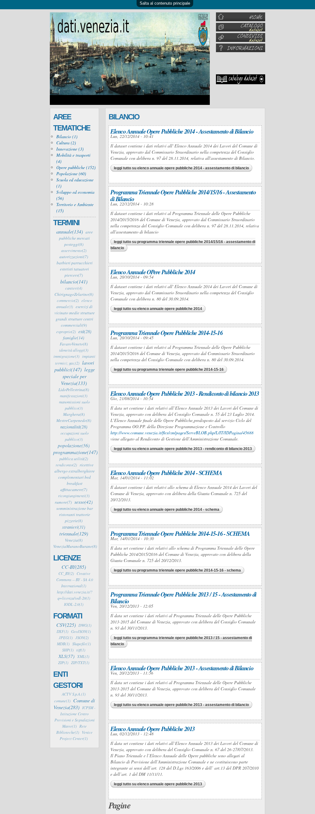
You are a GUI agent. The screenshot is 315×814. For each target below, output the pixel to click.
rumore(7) (63, 502)
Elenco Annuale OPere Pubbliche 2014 (152, 271)
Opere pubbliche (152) (76, 167)
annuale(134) (69, 231)
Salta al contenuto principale (165, 3)
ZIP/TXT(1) (80, 662)
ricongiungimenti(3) (74, 495)
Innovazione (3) (70, 149)
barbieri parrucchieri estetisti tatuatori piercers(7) (75, 269)
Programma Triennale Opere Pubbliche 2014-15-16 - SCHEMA (180, 533)
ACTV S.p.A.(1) (74, 694)
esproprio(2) (66, 331)
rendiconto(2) (66, 464)
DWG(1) (84, 625)
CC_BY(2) (66, 573)
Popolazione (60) (71, 173)
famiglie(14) (73, 338)
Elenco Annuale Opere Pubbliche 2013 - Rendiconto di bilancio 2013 (184, 393)
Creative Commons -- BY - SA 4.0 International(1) (74, 579)
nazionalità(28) (73, 427)
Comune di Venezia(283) (74, 703)
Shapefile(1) (81, 643)
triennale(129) (73, 533)
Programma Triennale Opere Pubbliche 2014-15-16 (166, 332)
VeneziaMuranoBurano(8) (75, 546)
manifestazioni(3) (73, 395)
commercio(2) (68, 300)
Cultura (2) (66, 143)
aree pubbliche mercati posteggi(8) (76, 238)
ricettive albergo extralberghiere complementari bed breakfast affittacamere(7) (74, 477)
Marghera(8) (74, 414)
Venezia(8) (73, 540)
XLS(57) (66, 656)
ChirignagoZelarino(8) (73, 294)
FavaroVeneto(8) (74, 344)
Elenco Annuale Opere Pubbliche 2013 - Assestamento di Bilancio (181, 667)
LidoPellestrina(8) (73, 389)
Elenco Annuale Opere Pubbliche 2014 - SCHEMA (166, 472)
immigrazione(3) (66, 356)
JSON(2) (82, 637)
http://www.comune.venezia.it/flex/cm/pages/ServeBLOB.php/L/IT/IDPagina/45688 (181, 433)
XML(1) (83, 656)
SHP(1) (68, 649)
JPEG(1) (66, 637)
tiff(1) (80, 649)
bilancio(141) (73, 281)
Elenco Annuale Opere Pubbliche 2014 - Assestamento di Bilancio (181, 131)
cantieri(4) (73, 288)
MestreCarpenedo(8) (73, 420)
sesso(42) (83, 502)
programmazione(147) (75, 451)
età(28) (84, 331)
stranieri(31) (73, 527)
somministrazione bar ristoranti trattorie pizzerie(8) (74, 514)
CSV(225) (66, 624)
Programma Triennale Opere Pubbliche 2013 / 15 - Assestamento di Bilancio (183, 597)
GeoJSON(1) (81, 631)
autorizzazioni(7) (73, 256)
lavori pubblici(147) (74, 366)
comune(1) (62, 700)
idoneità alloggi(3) (73, 350)
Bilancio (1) (67, 136)
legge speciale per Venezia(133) (78, 376)
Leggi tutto (181, 168)
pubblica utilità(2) (73, 458)
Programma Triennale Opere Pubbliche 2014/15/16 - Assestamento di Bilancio (183, 195)
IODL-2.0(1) (73, 604)
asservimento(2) (73, 250)
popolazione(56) (74, 445)
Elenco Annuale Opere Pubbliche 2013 (152, 728)
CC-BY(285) (74, 566)
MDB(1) (63, 643)
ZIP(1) (63, 662)
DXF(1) (62, 631)
